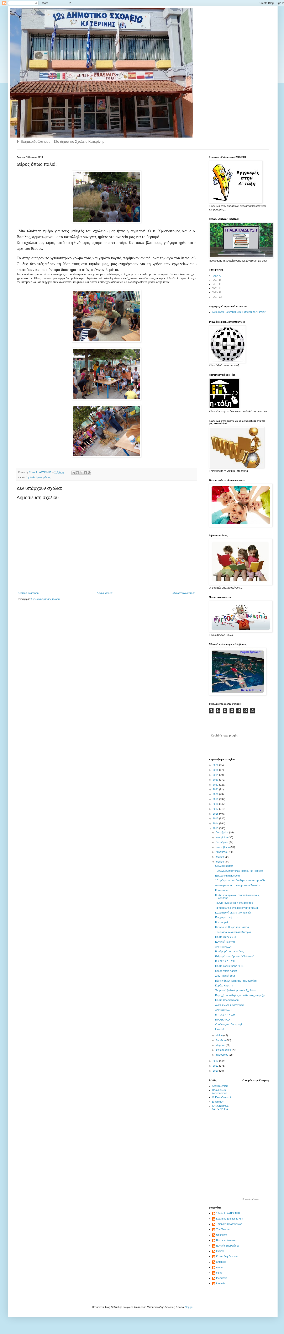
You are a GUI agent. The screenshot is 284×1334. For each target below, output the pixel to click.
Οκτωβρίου (222, 842)
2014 (216, 823)
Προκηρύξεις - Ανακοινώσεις (220, 1091)
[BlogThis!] (77, 473)
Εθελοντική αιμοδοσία (227, 875)
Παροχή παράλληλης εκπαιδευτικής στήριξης (240, 995)
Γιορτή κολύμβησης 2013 (229, 966)
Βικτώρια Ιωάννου (226, 1240)
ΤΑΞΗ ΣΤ (217, 296)
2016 (216, 813)
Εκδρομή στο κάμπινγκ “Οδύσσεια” (234, 956)
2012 (216, 1061)
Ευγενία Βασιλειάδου (228, 1245)
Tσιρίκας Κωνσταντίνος (229, 1224)
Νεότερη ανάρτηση (28, 593)
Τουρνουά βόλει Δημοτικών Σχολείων (235, 990)
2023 (216, 779)
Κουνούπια (221, 890)
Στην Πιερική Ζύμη (225, 975)
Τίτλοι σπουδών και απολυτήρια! (233, 932)
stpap (219, 1272)
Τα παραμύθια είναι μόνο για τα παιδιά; (236, 907)
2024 (216, 774)
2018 (216, 804)
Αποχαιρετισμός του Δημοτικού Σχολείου (238, 885)
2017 (216, 809)
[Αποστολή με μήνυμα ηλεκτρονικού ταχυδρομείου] (73, 473)
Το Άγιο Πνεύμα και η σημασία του (234, 902)
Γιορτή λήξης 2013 (225, 937)
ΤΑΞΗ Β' (216, 279)
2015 (216, 818)
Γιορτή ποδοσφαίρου (227, 1000)
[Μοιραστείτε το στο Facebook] (85, 473)
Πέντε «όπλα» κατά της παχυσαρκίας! (236, 980)
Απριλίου (221, 1040)
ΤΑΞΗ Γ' (216, 284)
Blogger (188, 1307)
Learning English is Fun (229, 1218)
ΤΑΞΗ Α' (216, 275)
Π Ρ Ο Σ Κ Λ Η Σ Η (225, 961)
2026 (216, 765)
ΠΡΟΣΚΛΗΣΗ (223, 1019)
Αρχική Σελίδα (220, 1085)
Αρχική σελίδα (104, 593)
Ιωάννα (220, 1251)
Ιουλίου (220, 856)
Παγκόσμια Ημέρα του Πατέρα (232, 927)
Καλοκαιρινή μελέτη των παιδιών (233, 912)
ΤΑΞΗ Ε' (216, 292)
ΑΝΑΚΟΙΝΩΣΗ (223, 946)
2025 (216, 769)
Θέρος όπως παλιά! (226, 971)
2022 (216, 784)
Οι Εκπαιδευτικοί (221, 1097)
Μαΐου (219, 1035)
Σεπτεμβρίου (223, 847)
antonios (221, 1261)
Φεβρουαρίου (224, 1050)
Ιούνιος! (219, 1029)
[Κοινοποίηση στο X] (81, 473)
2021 (216, 789)
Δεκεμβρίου (222, 832)
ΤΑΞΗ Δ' (216, 288)
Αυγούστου (222, 852)
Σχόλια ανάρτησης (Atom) (45, 599)
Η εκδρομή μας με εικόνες (229, 951)
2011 (216, 1065)
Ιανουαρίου (222, 1054)
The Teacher (223, 1229)
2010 (216, 1070)
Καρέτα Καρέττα (224, 985)
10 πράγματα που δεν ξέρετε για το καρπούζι (240, 880)
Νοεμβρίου (222, 837)
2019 (216, 799)
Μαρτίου (221, 1045)
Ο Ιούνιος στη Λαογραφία (229, 1024)
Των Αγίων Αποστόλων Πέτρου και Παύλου (239, 870)
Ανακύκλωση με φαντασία (229, 1005)
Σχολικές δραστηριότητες (38, 477)
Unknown (221, 1234)
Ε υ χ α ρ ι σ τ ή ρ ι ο (226, 917)
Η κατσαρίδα (222, 922)
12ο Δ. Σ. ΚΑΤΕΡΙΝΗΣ (228, 1213)
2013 (216, 828)
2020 (216, 794)
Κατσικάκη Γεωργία (227, 1256)
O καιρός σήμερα (250, 1199)
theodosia (221, 1278)
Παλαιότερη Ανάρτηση (183, 593)
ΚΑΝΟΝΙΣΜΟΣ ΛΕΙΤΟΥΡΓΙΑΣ (220, 1107)
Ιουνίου (220, 861)
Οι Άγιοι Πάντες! (224, 865)
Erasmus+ (217, 1101)
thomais (220, 1283)
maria (219, 1267)
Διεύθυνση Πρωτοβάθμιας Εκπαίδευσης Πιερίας (239, 312)
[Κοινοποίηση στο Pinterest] (89, 473)
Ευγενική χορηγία (225, 941)
